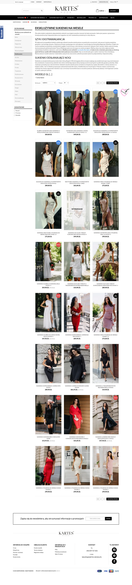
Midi (16, 94)
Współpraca (47, 2)
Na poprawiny (19, 77)
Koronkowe (18, 84)
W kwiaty (17, 81)
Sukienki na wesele (38, 17)
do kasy (113, 11)
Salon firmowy (59, 554)
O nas (32, 2)
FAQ (56, 549)
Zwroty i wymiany (18, 552)
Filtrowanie (19, 28)
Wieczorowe (18, 47)
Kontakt (38, 2)
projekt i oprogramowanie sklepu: (48, 570)
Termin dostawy (38, 550)
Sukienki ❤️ (22, 17)
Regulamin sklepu (38, 552)
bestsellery (81, 17)
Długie (17, 88)
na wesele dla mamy (83, 50)
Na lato (17, 57)
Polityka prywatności (61, 552)
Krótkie (17, 64)
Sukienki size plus (56, 17)
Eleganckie (18, 44)
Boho (16, 37)
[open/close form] (125, 92)
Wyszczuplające (19, 50)
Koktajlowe (18, 40)
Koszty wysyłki (38, 548)
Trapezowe (18, 71)
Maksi (16, 91)
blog (112, 17)
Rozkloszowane (19, 74)
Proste (17, 67)
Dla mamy (17, 101)
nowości (70, 17)
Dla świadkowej (19, 98)
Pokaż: (60, 83)
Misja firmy (16, 550)
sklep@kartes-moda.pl (92, 557)
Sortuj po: (37, 83)
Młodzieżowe (18, 60)
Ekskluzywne (18, 54)
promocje (92, 17)
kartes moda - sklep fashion (25, 570)
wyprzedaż (103, 17)
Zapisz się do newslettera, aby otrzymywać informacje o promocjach (52, 518)
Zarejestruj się (103, 2)
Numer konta (16, 557)
